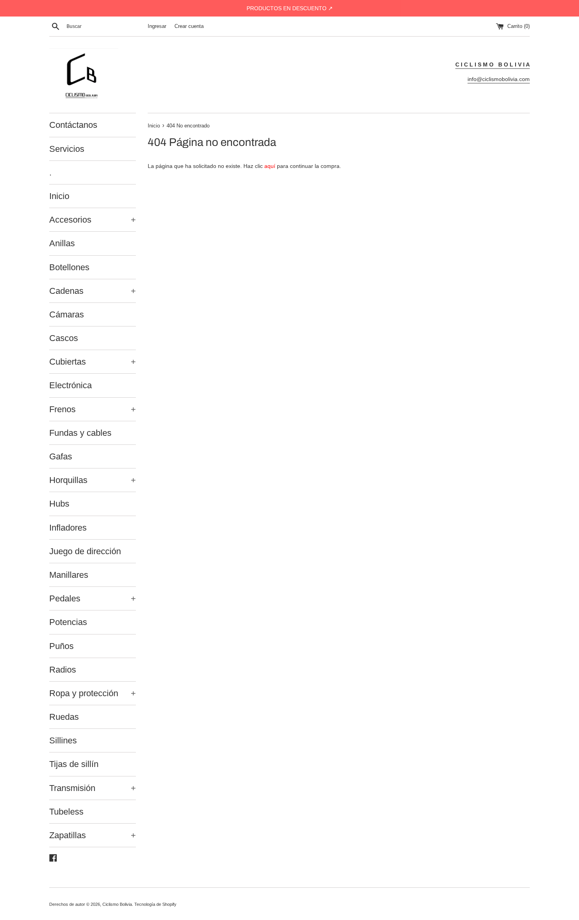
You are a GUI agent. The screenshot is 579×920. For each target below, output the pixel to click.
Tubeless (66, 812)
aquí (269, 166)
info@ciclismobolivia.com (499, 79)
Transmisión (92, 788)
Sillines (63, 740)
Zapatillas (92, 835)
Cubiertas (92, 362)
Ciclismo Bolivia (117, 904)
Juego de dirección (85, 551)
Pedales (92, 598)
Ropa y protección (92, 693)
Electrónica (70, 385)
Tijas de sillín (73, 764)
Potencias (68, 622)
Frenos (92, 409)
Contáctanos (73, 125)
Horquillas (92, 480)
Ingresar (157, 26)
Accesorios (92, 220)
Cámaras (66, 314)
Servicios (66, 149)
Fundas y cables (80, 433)
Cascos (63, 338)
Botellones (69, 267)
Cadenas (92, 291)
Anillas (62, 243)
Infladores (68, 528)
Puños (61, 646)
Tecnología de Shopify (155, 904)
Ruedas (64, 717)
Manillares (68, 575)
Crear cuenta (189, 26)
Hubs (59, 504)
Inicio (59, 196)
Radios (62, 670)
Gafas (60, 456)
